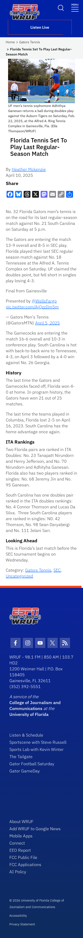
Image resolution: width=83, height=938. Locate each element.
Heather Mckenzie (29, 169)
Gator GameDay (24, 771)
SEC (57, 570)
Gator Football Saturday (31, 764)
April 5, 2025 (47, 323)
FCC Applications (25, 864)
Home (10, 42)
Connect (17, 843)
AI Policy (17, 872)
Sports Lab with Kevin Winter (36, 749)
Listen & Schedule (26, 735)
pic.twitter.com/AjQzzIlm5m (32, 307)
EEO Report (20, 850)
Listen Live (39, 27)
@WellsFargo (44, 301)
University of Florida (29, 714)
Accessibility (18, 916)
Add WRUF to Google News (35, 828)
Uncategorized (19, 576)
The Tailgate (21, 756)
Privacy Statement (22, 924)
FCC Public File (23, 857)
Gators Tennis (29, 42)
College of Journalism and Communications (35, 705)
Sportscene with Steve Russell (37, 742)
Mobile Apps (21, 836)
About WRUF (21, 821)
